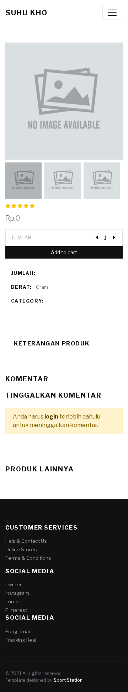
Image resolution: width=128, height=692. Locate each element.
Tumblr (13, 601)
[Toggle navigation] (112, 13)
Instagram (17, 593)
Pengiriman (18, 631)
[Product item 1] (64, 101)
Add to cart (64, 252)
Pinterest (16, 610)
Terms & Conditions (28, 558)
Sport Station (68, 680)
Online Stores (21, 549)
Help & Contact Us (26, 541)
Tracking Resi (20, 640)
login (51, 416)
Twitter (13, 584)
